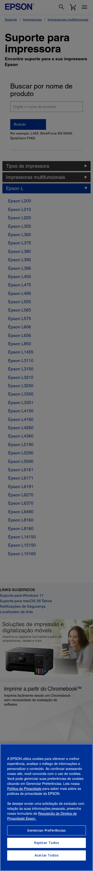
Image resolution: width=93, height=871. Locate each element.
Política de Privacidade (24, 788)
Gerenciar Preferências (46, 830)
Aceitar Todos (46, 855)
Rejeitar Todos (46, 842)
